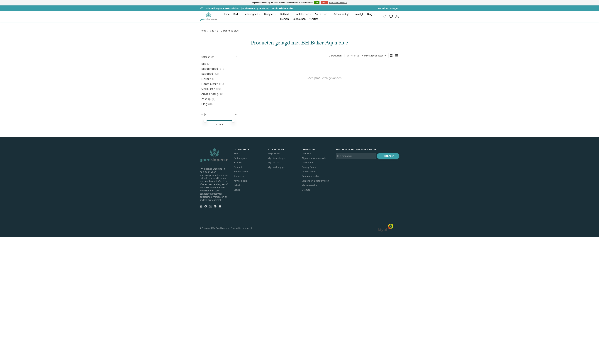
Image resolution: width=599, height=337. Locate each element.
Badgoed (207, 74)
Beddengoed (209, 69)
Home (226, 14)
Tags (211, 30)
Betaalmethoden (310, 176)
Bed (203, 64)
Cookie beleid (309, 171)
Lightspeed (247, 228)
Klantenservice (309, 185)
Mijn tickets (274, 162)
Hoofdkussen (209, 84)
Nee (324, 3)
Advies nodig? (210, 94)
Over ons (306, 153)
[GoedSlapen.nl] (208, 16)
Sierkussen (208, 89)
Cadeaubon (299, 19)
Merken (284, 19)
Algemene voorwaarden (314, 157)
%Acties (313, 19)
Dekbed (206, 79)
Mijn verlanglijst (276, 166)
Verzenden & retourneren (315, 180)
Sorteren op (353, 55)
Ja (317, 3)
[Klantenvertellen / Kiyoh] (385, 231)
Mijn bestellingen (277, 157)
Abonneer (388, 156)
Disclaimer (307, 162)
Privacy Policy (309, 166)
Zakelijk (359, 14)
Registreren (274, 153)
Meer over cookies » (338, 3)
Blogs (205, 104)
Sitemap (306, 189)
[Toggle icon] (385, 16)
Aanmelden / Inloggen (388, 8)
